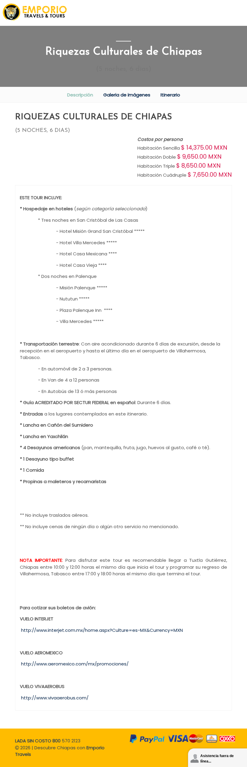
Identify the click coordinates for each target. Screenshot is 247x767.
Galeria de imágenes (126, 95)
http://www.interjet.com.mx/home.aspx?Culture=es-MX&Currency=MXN (102, 630)
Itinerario (170, 95)
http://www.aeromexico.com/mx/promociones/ (75, 664)
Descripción (80, 95)
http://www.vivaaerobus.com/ (55, 698)
